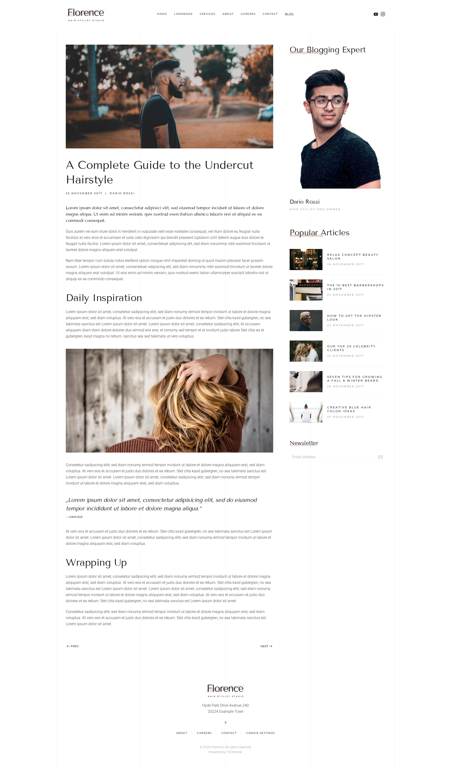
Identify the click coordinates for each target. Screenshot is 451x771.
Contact (270, 13)
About (228, 13)
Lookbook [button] (183, 13)
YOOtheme (234, 752)
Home (162, 13)
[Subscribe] (380, 457)
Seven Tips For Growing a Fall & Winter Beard (355, 378)
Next (264, 646)
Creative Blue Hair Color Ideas (349, 409)
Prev (75, 646)
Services (207, 13)
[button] (225, 722)
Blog (289, 13)
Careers (248, 13)
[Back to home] (86, 14)
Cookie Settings (260, 733)
